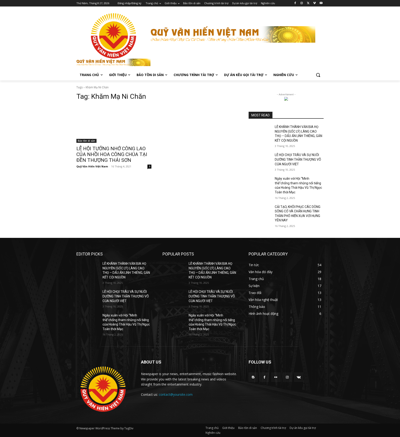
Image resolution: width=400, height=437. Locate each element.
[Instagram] (301, 3)
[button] (318, 74)
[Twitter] (308, 3)
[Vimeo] (314, 3)
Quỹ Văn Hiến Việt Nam (92, 166)
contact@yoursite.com (176, 394)
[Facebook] (295, 3)
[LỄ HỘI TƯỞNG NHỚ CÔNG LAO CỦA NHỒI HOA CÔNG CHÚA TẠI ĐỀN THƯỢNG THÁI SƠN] (113, 124)
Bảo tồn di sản (86, 140)
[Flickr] (275, 377)
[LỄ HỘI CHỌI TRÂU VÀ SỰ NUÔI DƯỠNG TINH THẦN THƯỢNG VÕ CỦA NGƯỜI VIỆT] (260, 161)
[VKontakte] (298, 377)
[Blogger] (253, 377)
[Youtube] (321, 3)
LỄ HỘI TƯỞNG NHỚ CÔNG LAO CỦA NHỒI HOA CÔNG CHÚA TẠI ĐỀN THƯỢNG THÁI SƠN (111, 154)
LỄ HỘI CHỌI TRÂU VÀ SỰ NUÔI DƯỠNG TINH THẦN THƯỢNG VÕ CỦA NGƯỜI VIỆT (298, 159)
